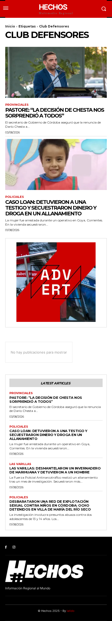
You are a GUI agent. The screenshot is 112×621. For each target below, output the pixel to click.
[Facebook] (6, 547)
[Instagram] (14, 547)
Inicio (10, 26)
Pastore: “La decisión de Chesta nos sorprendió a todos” (54, 113)
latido (70, 611)
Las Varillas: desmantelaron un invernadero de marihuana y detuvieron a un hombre (55, 470)
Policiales (14, 197)
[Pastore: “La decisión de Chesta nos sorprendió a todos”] (56, 72)
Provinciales (17, 105)
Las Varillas (20, 464)
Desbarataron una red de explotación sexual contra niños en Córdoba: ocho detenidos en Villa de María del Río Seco (50, 505)
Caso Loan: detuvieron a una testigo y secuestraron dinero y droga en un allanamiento (50, 208)
